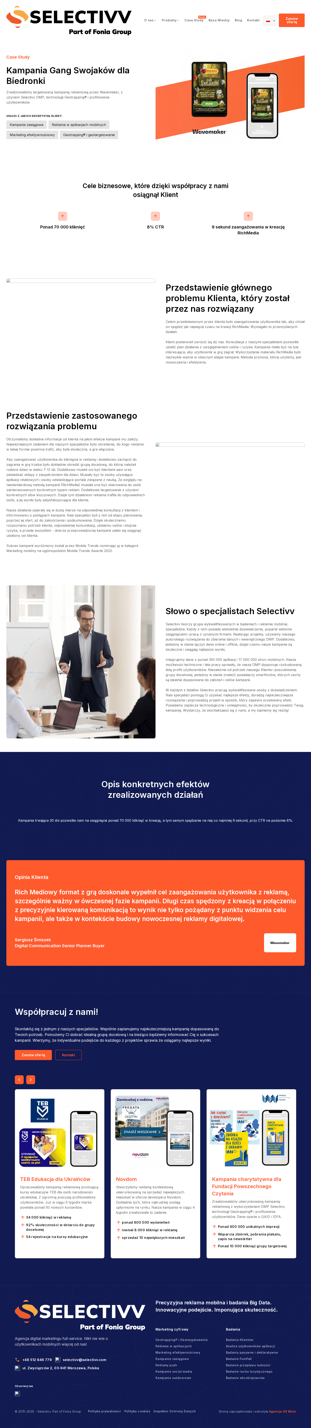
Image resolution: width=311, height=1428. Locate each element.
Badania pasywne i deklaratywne (252, 1352)
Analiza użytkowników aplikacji (250, 1346)
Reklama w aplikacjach (174, 1346)
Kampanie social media (174, 1371)
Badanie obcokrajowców (245, 1378)
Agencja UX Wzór (282, 1411)
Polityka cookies (137, 1411)
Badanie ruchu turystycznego (249, 1371)
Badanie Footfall (239, 1359)
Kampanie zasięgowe (172, 1359)
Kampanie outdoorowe (173, 1378)
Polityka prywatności (104, 1411)
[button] (150, 20)
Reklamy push (166, 1365)
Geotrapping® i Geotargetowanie (182, 1340)
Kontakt (68, 1055)
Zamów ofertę (292, 20)
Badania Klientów (239, 1340)
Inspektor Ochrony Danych (175, 1411)
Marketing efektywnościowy (178, 1352)
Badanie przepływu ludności (248, 1365)
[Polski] (269, 21)
